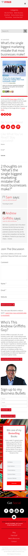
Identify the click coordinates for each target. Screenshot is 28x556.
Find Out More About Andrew (10, 359)
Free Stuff (14, 535)
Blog (14, 532)
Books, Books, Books (17, 15)
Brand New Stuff (17, 17)
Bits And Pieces (8, 13)
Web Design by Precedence (14, 554)
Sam (9, 197)
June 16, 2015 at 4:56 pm (10, 221)
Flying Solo (13, 99)
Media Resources (14, 538)
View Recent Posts (7, 416)
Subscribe (5, 410)
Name (3, 283)
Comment (4, 262)
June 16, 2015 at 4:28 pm (10, 200)
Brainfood (7, 15)
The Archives (8, 17)
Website (4, 297)
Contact (14, 541)
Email (3, 290)
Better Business (18, 13)
